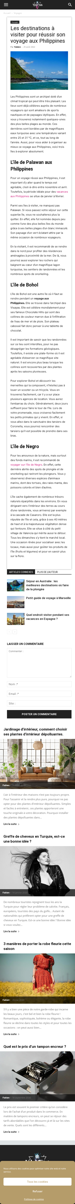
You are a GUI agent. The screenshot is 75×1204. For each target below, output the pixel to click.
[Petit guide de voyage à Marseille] (15, 602)
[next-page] (15, 632)
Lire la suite (10, 824)
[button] (6, 4)
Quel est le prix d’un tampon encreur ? (34, 1046)
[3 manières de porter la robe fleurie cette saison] (37, 978)
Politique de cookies (34, 1199)
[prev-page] (9, 632)
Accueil (6, 13)
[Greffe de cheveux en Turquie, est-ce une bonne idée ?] (37, 871)
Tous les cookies (37, 1181)
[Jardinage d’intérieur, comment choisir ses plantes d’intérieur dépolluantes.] (37, 764)
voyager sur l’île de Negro (26, 464)
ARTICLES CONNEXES (21, 572)
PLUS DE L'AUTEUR (47, 572)
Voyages (18, 13)
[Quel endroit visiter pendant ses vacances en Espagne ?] (15, 619)
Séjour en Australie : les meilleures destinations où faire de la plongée (47, 585)
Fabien (17, 47)
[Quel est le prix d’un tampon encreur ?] (37, 1076)
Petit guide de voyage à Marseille (48, 598)
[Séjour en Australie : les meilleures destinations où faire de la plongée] (15, 585)
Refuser (38, 1191)
